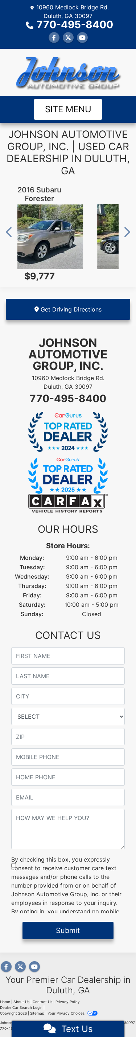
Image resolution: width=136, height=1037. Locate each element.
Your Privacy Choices (67, 1013)
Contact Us (42, 1001)
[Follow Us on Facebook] (54, 37)
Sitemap (37, 1013)
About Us (21, 1001)
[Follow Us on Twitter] (68, 37)
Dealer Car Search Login (21, 1007)
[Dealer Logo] (68, 72)
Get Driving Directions (70, 309)
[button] (9, 232)
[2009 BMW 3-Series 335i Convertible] (80, 236)
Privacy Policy (67, 1001)
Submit (68, 930)
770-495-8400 (75, 24)
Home (5, 1001)
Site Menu (68, 109)
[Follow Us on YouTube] (82, 37)
